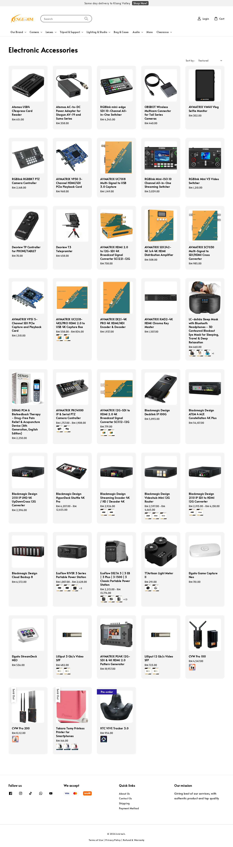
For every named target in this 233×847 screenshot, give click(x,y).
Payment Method (129, 808)
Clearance (163, 32)
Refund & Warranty (133, 840)
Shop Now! (140, 3)
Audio (136, 32)
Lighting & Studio (97, 32)
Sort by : (190, 60)
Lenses (49, 32)
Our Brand (17, 32)
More (149, 32)
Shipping (124, 803)
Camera (34, 32)
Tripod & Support (70, 32)
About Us (124, 793)
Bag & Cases (121, 32)
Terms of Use (96, 840)
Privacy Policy (113, 840)
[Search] (86, 18)
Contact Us (125, 798)
